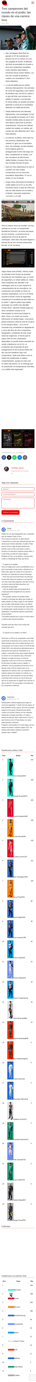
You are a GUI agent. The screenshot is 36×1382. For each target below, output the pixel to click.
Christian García (17, 468)
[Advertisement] (18, 391)
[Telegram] (19, 457)
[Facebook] (4, 457)
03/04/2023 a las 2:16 (13, 699)
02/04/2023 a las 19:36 (13, 530)
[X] (9, 457)
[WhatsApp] (14, 457)
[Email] (25, 457)
